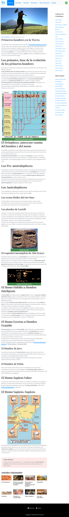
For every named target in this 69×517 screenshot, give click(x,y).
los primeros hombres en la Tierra (38, 44)
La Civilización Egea (60, 110)
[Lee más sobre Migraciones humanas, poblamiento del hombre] (30, 477)
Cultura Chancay (59, 41)
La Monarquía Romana (61, 93)
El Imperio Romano (60, 96)
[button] (66, 2)
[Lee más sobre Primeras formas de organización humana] (18, 477)
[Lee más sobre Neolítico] (6, 492)
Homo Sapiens (29, 496)
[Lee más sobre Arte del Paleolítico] (42, 492)
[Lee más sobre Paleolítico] (42, 477)
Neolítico (4, 496)
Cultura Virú (58, 63)
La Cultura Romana (60, 88)
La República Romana (60, 91)
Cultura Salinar (59, 70)
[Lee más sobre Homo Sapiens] (30, 492)
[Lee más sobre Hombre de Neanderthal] (18, 492)
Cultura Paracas (59, 68)
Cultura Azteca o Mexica (61, 25)
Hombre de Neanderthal (7, 387)
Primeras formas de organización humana (18, 483)
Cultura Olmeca (59, 39)
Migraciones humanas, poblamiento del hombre (30, 484)
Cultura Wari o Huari (60, 48)
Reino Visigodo (59, 115)
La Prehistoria (5, 482)
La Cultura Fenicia (59, 112)
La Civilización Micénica (61, 103)
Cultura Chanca (59, 32)
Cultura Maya (58, 20)
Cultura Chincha (59, 43)
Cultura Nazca (58, 53)
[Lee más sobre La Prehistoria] (6, 477)
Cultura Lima (58, 61)
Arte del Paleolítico (40, 496)
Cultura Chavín (59, 65)
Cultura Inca (58, 22)
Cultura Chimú (58, 46)
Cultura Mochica (59, 56)
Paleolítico (40, 482)
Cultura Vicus (58, 58)
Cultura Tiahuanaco (60, 51)
